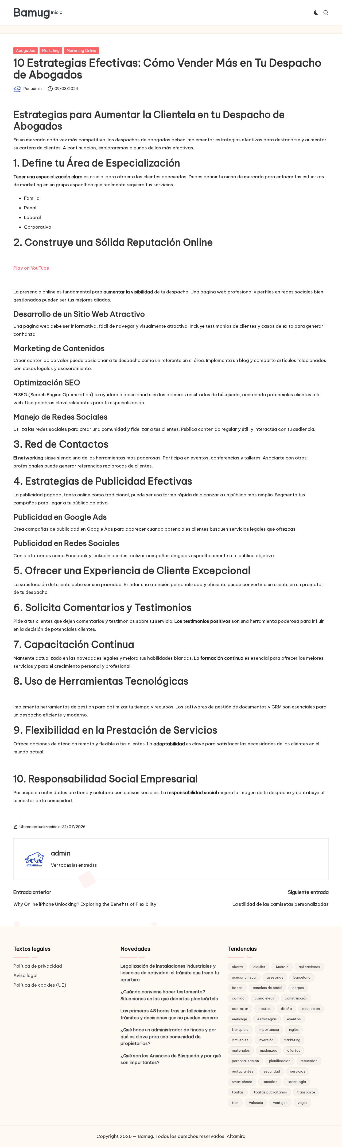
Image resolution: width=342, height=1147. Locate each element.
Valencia (256, 1102)
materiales (241, 1050)
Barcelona (301, 977)
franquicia (240, 1029)
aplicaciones (309, 967)
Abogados (25, 50)
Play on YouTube (31, 268)
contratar (240, 1008)
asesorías (275, 977)
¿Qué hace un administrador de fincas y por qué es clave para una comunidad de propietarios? (168, 1036)
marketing (292, 1040)
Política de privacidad (37, 966)
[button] (74, 865)
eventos (294, 1019)
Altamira (236, 1136)
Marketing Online (81, 50)
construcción (296, 998)
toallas (238, 1092)
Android (282, 967)
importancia (269, 1029)
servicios (297, 1071)
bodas (237, 988)
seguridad (271, 1071)
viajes (302, 1102)
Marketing (51, 50)
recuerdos (309, 1061)
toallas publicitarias (270, 1092)
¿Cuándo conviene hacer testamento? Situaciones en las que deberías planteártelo (169, 995)
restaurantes (242, 1071)
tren (235, 1102)
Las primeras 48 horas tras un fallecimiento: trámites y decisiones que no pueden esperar (170, 1014)
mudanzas (268, 1050)
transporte (306, 1092)
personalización (245, 1061)
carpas (298, 988)
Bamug (31, 12)
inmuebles (240, 1040)
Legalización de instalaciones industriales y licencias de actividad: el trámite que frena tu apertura (170, 973)
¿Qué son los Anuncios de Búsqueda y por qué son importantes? (171, 1059)
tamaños (269, 1082)
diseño (286, 1008)
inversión (266, 1040)
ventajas (280, 1102)
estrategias (267, 1019)
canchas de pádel (267, 988)
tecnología (296, 1082)
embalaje (239, 1019)
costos (264, 1008)
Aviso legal (25, 975)
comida (238, 998)
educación (311, 1008)
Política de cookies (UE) (39, 985)
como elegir (265, 998)
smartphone (242, 1082)
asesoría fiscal (244, 977)
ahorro (237, 967)
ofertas (293, 1050)
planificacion (279, 1061)
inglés (294, 1029)
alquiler (259, 967)
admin (61, 853)
